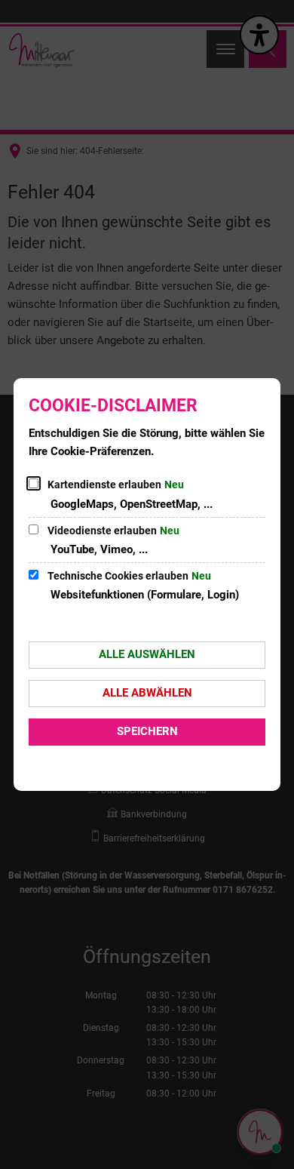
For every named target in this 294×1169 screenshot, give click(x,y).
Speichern (147, 731)
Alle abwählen (147, 693)
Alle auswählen (147, 654)
